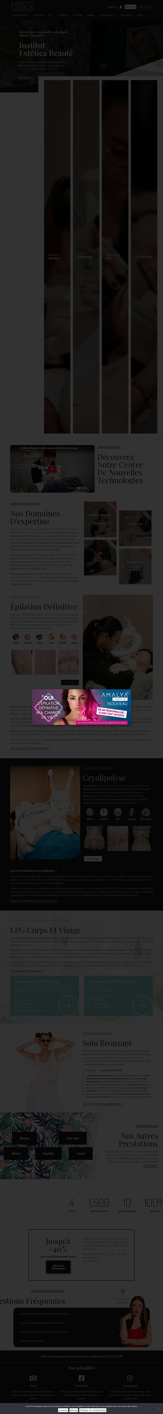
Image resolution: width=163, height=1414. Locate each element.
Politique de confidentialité (93, 1410)
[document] (81, 707)
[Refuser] (159, 1408)
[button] (128, 693)
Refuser (73, 1410)
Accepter (63, 1410)
